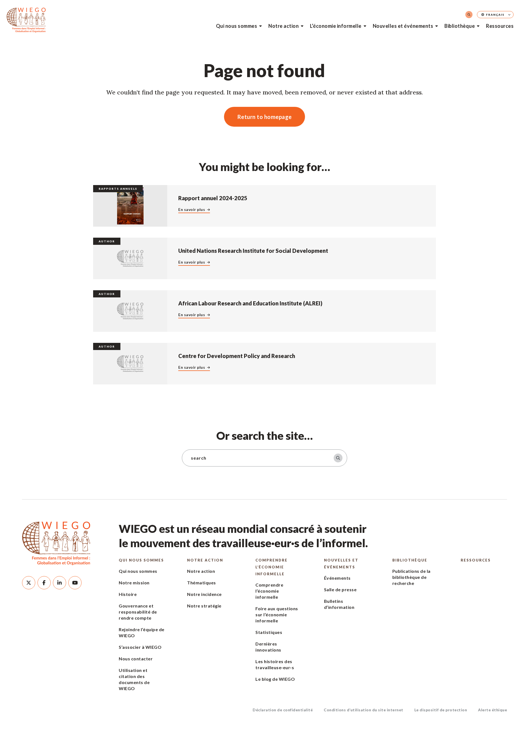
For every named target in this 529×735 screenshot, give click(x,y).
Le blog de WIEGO (275, 679)
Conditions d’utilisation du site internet (363, 709)
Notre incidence (204, 594)
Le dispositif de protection (440, 709)
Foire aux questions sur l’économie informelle (276, 614)
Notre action (283, 26)
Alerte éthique (492, 709)
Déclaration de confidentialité (283, 709)
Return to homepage (264, 116)
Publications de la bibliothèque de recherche (411, 577)
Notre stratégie (204, 605)
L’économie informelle (335, 26)
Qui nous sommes (236, 26)
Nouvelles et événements (403, 26)
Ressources (500, 26)
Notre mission (134, 582)
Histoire (128, 594)
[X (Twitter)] (28, 582)
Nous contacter (136, 658)
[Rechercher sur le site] (469, 14)
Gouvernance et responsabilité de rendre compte (138, 611)
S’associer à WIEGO (140, 647)
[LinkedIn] (59, 582)
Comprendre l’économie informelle (271, 567)
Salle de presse (340, 589)
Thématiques (201, 582)
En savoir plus (191, 209)
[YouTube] (75, 582)
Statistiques (268, 632)
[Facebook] (44, 582)
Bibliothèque (459, 26)
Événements (337, 578)
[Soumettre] (338, 458)
